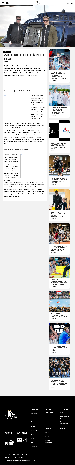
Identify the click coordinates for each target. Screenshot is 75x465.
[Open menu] (3, 3)
